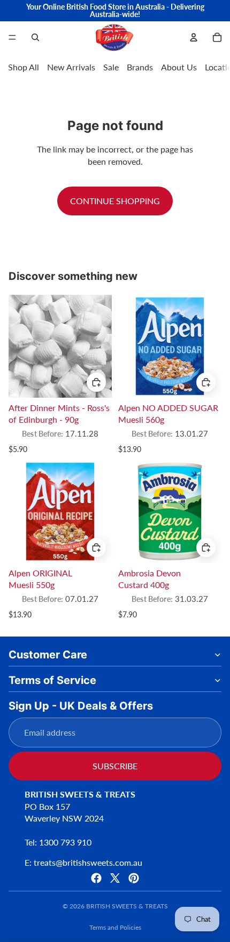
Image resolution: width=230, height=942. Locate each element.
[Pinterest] (133, 878)
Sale (111, 67)
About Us (179, 67)
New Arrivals (71, 67)
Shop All (23, 67)
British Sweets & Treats (127, 906)
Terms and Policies (115, 927)
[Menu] (12, 37)
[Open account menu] (193, 37)
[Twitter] (115, 878)
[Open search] (35, 37)
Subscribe (115, 766)
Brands (140, 67)
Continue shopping (115, 201)
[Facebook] (96, 878)
